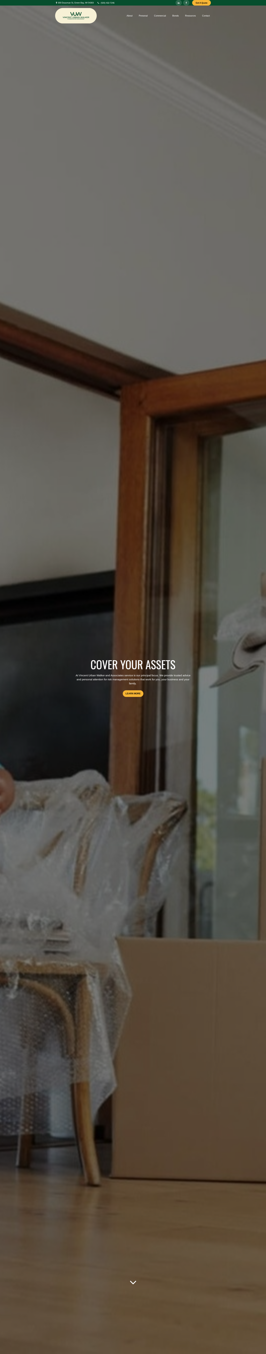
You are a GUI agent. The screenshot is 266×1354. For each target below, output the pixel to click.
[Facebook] (186, 3)
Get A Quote (201, 3)
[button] (130, 15)
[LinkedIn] (179, 3)
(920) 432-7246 (107, 3)
